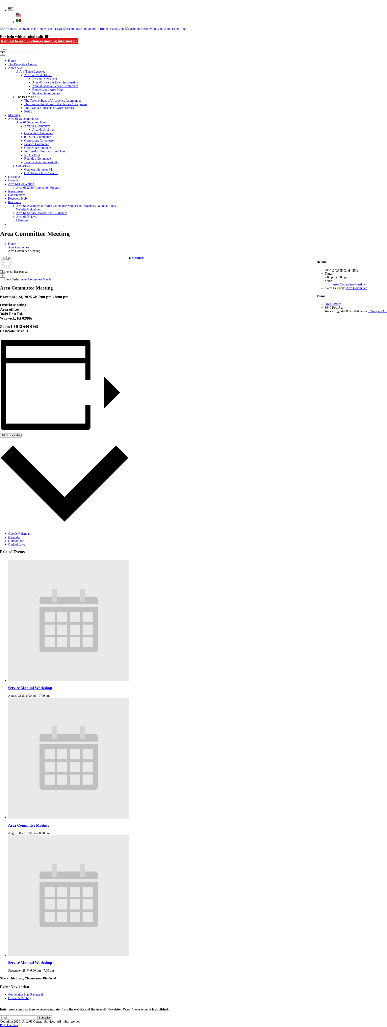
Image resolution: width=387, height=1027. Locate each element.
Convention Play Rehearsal (25, 994)
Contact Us (23, 166)
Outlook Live (16, 544)
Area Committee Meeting (28, 825)
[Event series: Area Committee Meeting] (51, 833)
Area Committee (356, 288)
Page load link (9, 1025)
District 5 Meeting (19, 998)
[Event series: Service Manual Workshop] (51, 695)
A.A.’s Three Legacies (30, 71)
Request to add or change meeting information (39, 41)
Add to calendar (11, 435)
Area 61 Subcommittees (31, 122)
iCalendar (14, 537)
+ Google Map (377, 311)
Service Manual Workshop (30, 688)
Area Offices (333, 304)
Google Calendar (19, 533)
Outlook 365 (16, 541)
